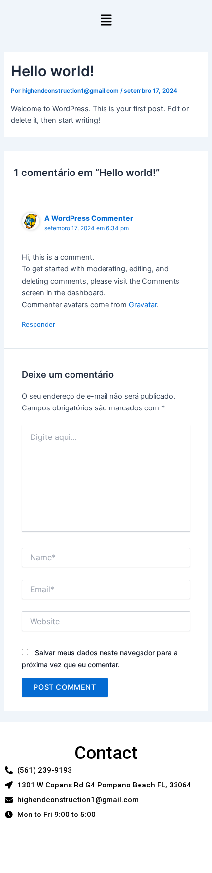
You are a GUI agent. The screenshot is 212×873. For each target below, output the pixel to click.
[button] (106, 20)
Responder (38, 324)
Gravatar (143, 304)
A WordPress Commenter (88, 218)
